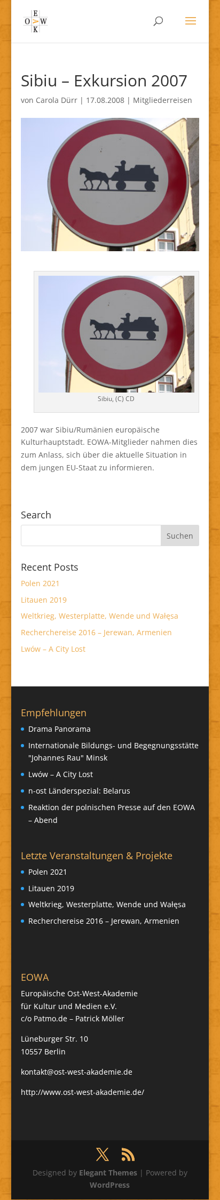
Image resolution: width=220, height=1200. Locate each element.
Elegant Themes (108, 1172)
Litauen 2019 (44, 600)
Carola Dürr (56, 100)
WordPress (110, 1185)
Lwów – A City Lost (53, 649)
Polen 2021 (40, 583)
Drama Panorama (59, 729)
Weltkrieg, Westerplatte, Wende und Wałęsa (99, 616)
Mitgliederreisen (162, 100)
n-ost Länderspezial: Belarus (79, 791)
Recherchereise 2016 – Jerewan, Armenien (96, 632)
